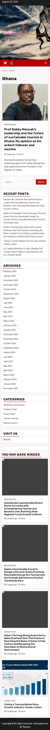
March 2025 (8, 321)
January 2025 (9, 330)
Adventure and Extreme (14, 405)
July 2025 (7, 303)
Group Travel (9, 414)
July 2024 (7, 357)
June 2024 (8, 361)
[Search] (46, 63)
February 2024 (9, 379)
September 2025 (10, 294)
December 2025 (10, 280)
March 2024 (8, 375)
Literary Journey (10, 418)
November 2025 (10, 285)
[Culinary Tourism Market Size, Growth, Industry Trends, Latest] (25, 678)
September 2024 (10, 348)
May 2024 (7, 366)
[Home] (5, 63)
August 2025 (9, 298)
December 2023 (10, 388)
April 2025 (7, 316)
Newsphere (39, 723)
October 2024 (9, 343)
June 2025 (8, 307)
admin (21, 154)
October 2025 (9, 289)
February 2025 (9, 325)
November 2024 (10, 339)
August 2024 (9, 352)
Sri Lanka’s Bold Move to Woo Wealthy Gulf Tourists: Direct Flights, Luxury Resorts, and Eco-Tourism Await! (23, 251)
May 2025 (7, 312)
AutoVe (7, 439)
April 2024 (7, 370)
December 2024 (10, 334)
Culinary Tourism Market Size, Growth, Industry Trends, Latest (23, 706)
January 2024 (9, 384)
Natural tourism (10, 124)
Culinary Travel (10, 409)
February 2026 (9, 271)
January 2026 (9, 276)
